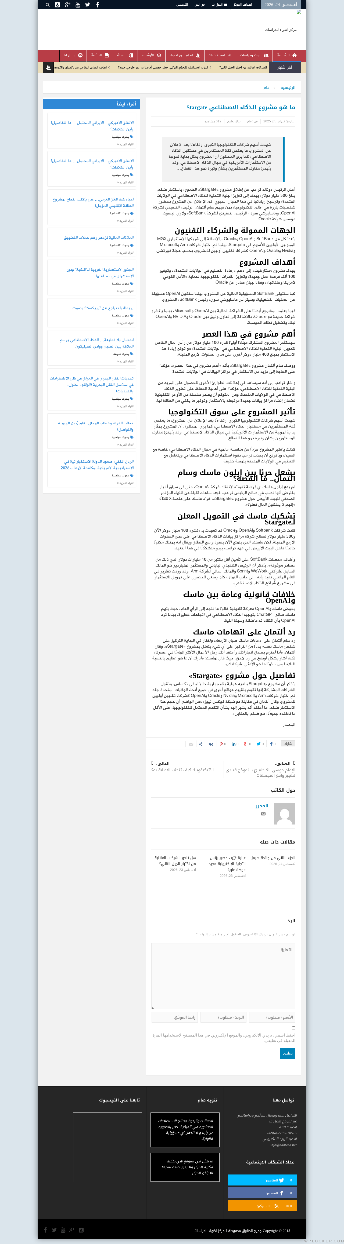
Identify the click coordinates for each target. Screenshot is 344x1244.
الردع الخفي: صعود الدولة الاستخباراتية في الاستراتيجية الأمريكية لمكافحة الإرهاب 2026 (97, 465)
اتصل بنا (217, 5)
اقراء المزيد (126, 144)
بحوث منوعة (121, 354)
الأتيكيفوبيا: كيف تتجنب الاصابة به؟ (182, 767)
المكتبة (96, 55)
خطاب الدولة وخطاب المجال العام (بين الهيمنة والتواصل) (95, 426)
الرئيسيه (288, 87)
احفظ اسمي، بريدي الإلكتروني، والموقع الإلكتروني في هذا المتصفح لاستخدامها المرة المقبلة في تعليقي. (224, 1038)
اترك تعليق (234, 121)
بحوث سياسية (120, 137)
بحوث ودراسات (250, 55)
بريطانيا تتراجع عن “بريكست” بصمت (103, 308)
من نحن (200, 5)
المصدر (289, 725)
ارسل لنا (70, 55)
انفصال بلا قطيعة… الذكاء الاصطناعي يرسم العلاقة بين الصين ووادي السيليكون (96, 343)
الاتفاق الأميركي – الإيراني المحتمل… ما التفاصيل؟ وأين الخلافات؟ (92, 126)
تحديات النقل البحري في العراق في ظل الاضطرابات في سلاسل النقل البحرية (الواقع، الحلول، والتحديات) (91, 385)
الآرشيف (148, 55)
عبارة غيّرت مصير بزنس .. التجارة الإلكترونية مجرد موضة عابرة (226, 863)
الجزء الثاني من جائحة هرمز (273, 858)
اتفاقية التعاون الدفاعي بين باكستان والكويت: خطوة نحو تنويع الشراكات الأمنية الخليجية (79, 67)
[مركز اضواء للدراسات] (283, 29)
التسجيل (182, 5)
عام (266, 87)
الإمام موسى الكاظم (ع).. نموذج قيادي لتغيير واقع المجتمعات (260, 770)
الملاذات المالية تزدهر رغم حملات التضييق (98, 238)
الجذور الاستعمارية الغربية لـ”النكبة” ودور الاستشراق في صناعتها (100, 273)
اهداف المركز (243, 5)
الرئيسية (283, 55)
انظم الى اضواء (181, 55)
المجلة (122, 55)
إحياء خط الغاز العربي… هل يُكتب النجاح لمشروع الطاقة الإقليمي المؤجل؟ (93, 202)
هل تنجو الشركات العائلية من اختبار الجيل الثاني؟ (175, 860)
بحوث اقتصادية (119, 213)
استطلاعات (217, 55)
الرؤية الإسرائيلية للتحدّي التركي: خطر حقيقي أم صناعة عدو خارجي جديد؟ (188, 67)
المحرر (262, 805)
